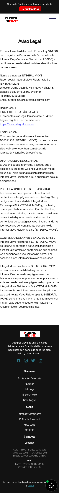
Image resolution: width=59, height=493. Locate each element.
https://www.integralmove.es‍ (17, 124)
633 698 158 (32, 8)
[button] (52, 20)
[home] (14, 19)
